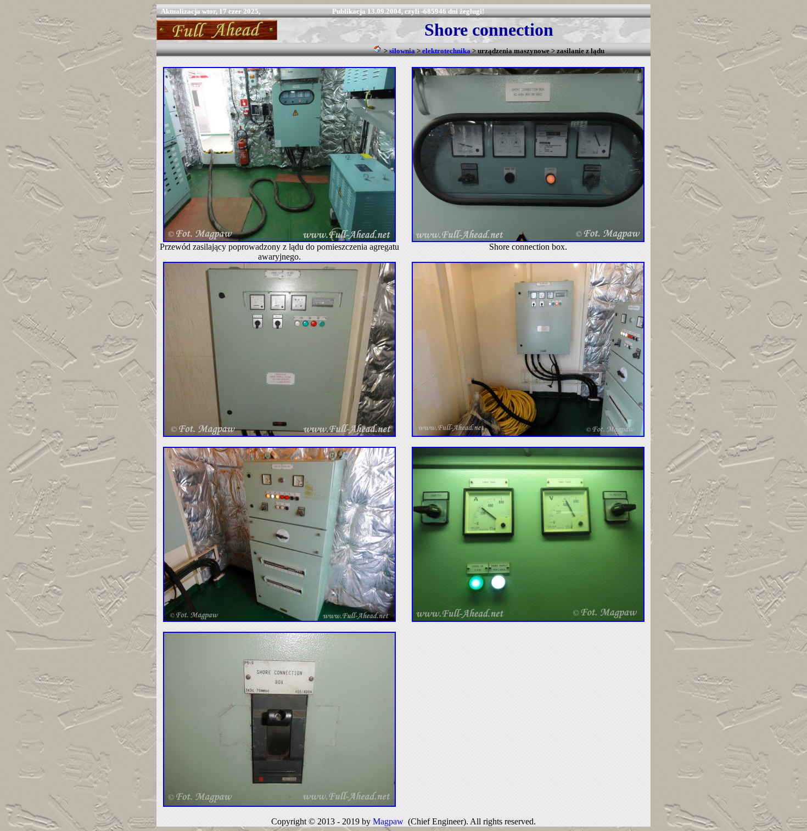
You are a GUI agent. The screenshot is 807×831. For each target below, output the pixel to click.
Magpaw (388, 821)
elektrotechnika (446, 51)
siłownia (402, 51)
